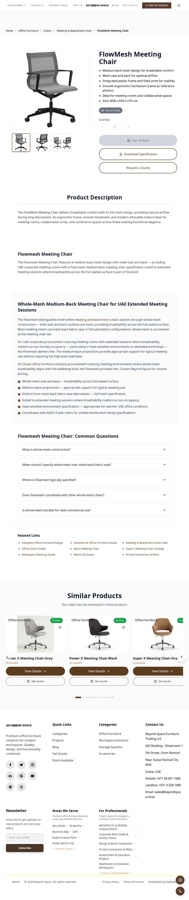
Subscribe (25, 848)
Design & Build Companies (115, 843)
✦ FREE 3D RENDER (157, 5)
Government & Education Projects (114, 856)
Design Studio (58, 5)
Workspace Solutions (113, 740)
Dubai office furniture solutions (45, 364)
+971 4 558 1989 (170, 785)
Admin (16, 882)
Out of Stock (141, 140)
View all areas (63, 848)
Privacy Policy (111, 882)
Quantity (104, 119)
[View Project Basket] (179, 5)
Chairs (47, 30)
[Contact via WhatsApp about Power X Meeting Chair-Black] (123, 627)
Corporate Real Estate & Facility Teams (113, 836)
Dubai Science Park (64, 837)
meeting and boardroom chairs (97, 320)
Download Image (76, 122)
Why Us (78, 5)
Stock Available (62, 760)
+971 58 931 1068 (168, 778)
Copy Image (51, 122)
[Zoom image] (83, 57)
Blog (115, 5)
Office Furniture (28, 30)
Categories (15, 5)
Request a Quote (138, 168)
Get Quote (130, 5)
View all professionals (115, 873)
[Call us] (180, 891)
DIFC (75, 831)
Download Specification (140, 154)
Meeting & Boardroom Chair (74, 30)
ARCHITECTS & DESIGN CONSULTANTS (113, 827)
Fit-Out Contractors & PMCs (116, 849)
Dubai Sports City (63, 843)
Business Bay (60, 831)
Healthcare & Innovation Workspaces (114, 865)
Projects (37, 5)
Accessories (107, 754)
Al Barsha (75, 825)
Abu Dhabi (59, 825)
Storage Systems (110, 747)
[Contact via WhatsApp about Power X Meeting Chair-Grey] (60, 627)
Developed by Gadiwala (162, 882)
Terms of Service (133, 882)
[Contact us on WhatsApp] (180, 880)
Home (9, 30)
